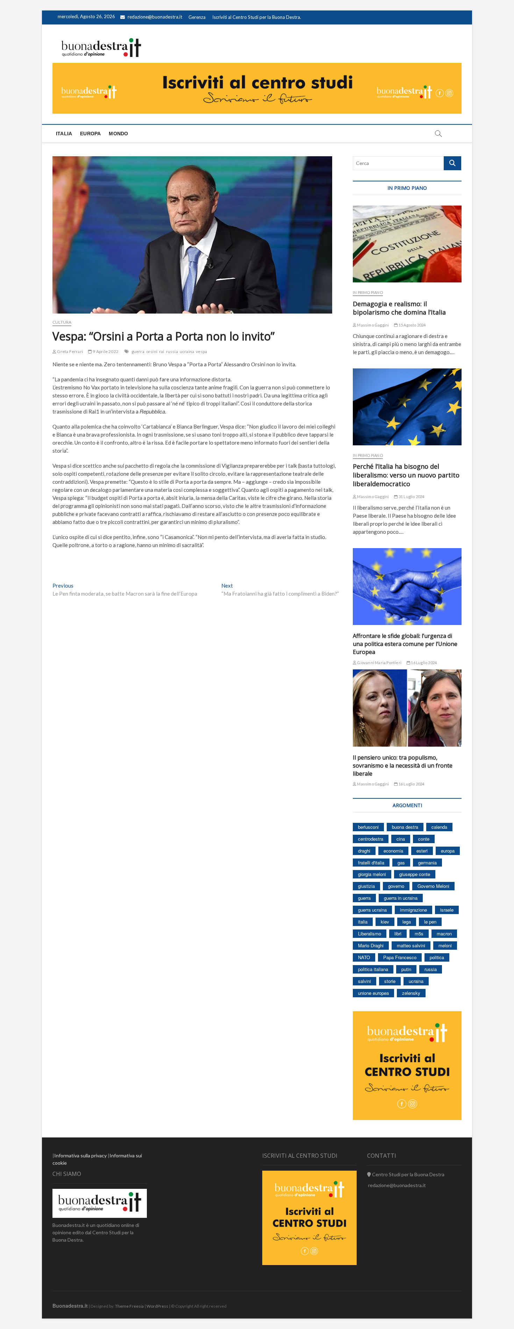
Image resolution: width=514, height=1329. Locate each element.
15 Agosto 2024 (412, 325)
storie (389, 981)
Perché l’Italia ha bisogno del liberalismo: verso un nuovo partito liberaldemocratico (406, 475)
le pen (430, 921)
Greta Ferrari (69, 351)
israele (447, 909)
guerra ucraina (372, 909)
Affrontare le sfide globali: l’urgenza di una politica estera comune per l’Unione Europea (405, 644)
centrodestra (370, 838)
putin (406, 969)
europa (448, 850)
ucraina (187, 351)
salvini (364, 981)
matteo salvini (411, 945)
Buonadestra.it (70, 1305)
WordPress (157, 1306)
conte (423, 838)
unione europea (373, 993)
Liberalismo (369, 933)
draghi (364, 850)
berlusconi (368, 827)
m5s (419, 933)
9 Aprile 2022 (105, 351)
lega (406, 921)
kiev (385, 921)
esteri (422, 850)
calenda (439, 827)
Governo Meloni (433, 886)
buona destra (405, 827)
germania (427, 862)
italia (362, 921)
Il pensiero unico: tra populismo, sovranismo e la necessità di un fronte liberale (402, 765)
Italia (64, 133)
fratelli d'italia (371, 862)
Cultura (61, 322)
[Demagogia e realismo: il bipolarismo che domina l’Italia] (407, 244)
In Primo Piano (368, 292)
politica (437, 957)
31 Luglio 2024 (411, 496)
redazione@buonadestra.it (155, 17)
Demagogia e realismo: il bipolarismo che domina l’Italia (399, 308)
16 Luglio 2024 (423, 662)
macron (444, 933)
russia (172, 351)
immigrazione (413, 909)
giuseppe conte (414, 874)
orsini (151, 351)
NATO (364, 957)
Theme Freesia (129, 1306)
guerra (137, 351)
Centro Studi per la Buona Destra (407, 1174)
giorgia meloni (372, 874)
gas (401, 862)
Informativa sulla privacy (80, 1155)
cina (401, 838)
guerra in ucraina (400, 898)
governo (396, 886)
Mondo (118, 133)
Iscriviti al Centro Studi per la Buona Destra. (256, 17)
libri (397, 933)
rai (161, 351)
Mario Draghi (371, 945)
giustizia (366, 886)
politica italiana (373, 969)
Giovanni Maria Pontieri (378, 662)
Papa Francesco (399, 957)
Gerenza (197, 17)
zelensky (411, 993)
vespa (201, 351)
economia (393, 850)
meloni (445, 945)
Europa (90, 133)
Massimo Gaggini (372, 325)
